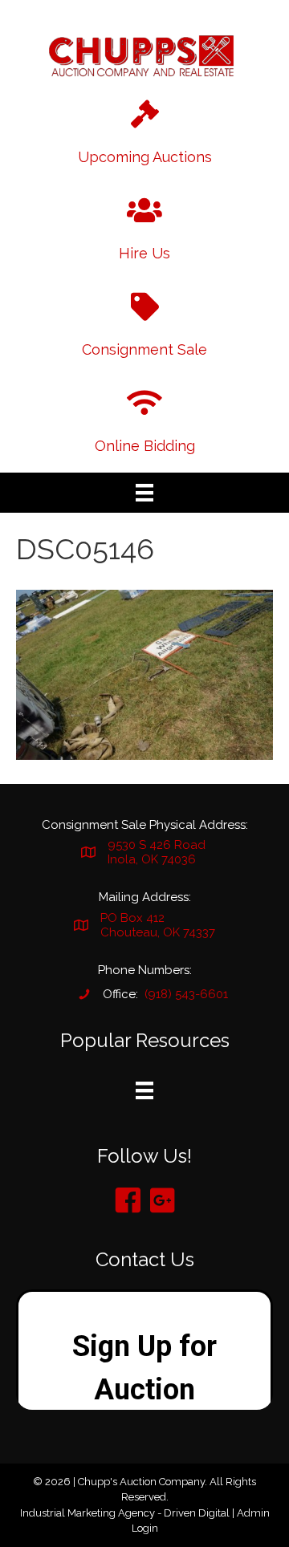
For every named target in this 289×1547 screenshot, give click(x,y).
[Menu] (144, 493)
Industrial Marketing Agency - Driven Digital (125, 1513)
